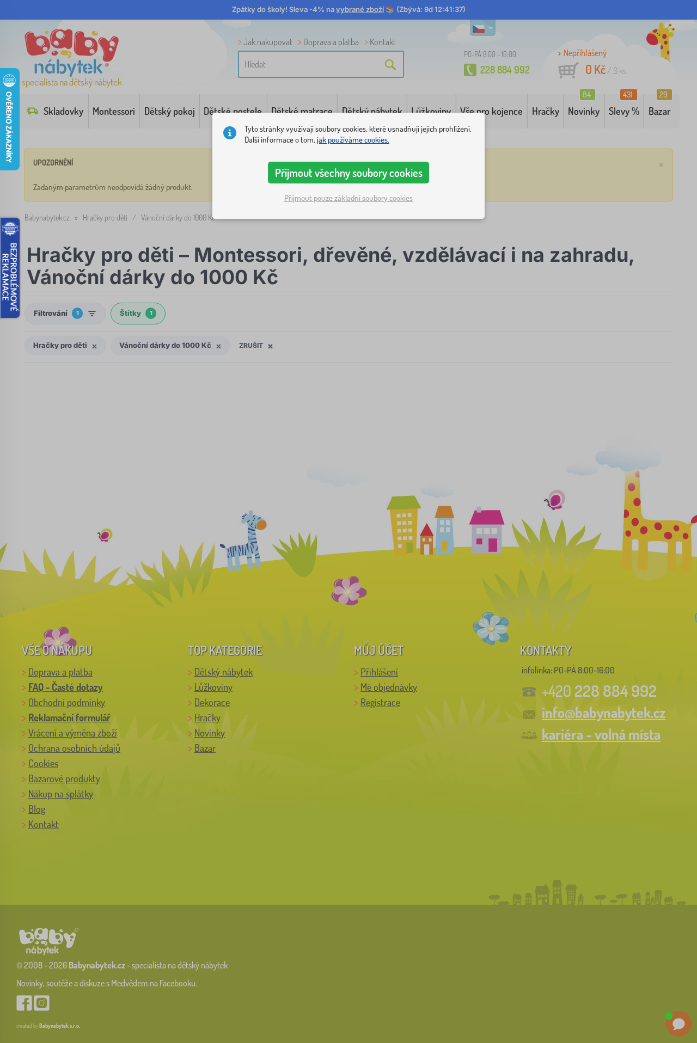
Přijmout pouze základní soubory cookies (348, 198)
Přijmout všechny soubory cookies (349, 172)
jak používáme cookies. (353, 139)
